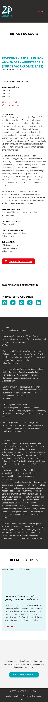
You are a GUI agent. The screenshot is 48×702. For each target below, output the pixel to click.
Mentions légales (13, 696)
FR (42, 11)
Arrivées (24, 699)
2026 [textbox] (31, 111)
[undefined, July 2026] (2, 111)
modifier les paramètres (24, 675)
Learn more (10, 626)
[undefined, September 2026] (45, 111)
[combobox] (16, 111)
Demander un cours (20, 261)
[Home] (7, 11)
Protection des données (32, 696)
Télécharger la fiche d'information (18, 285)
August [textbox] (15, 111)
